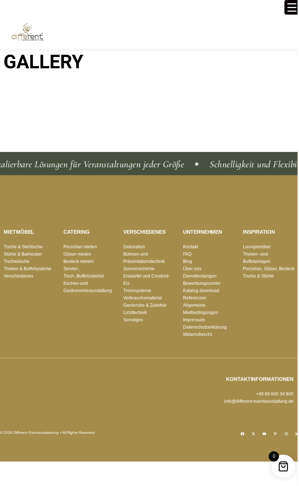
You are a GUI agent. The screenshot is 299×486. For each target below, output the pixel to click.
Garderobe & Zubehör (145, 305)
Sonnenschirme (139, 268)
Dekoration (134, 246)
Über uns (192, 268)
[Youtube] (264, 434)
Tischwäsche (17, 261)
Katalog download (201, 290)
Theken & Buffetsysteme (27, 268)
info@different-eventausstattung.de (259, 401)
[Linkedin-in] (297, 434)
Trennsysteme (137, 290)
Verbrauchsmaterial (142, 298)
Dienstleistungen (200, 276)
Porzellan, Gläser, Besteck (269, 268)
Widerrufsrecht (197, 334)
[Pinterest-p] (275, 434)
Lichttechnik (135, 312)
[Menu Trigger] (291, 7)
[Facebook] (242, 434)
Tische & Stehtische (23, 246)
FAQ (187, 254)
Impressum (194, 319)
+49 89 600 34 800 (275, 394)
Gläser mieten (77, 254)
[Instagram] (286, 434)
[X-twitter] (253, 434)
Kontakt (190, 246)
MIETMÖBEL (19, 232)
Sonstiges (133, 319)
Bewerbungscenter (202, 283)
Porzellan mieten (80, 246)
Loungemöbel (257, 246)
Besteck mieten (78, 261)
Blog (187, 261)
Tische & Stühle (258, 276)
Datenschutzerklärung (205, 327)
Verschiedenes (18, 276)
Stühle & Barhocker (23, 254)
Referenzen (194, 298)
